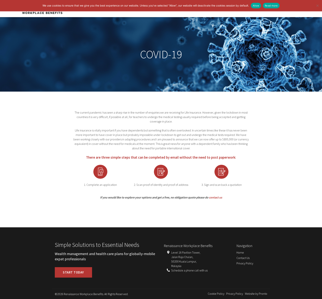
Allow (256, 5)
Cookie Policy (216, 293)
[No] (317, 5)
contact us (215, 197)
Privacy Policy (244, 263)
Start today (73, 272)
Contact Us (243, 258)
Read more (271, 5)
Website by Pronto (256, 293)
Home (240, 252)
